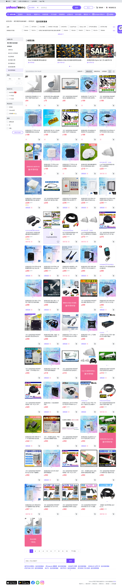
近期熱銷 (104, 71)
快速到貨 (45, 14)
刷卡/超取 (78, 14)
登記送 (29, 14)
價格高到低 (97, 71)
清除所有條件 (17, 132)
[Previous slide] (26, 84)
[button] (26, 54)
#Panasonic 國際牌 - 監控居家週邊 (56, 566)
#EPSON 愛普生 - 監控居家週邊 (34, 566)
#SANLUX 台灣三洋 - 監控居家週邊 (98, 566)
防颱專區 (62, 14)
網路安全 (101, 584)
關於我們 (88, 584)
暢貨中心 (37, 14)
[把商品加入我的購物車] (39, 105)
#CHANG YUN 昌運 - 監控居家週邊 (88, 568)
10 (67, 551)
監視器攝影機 (11, 67)
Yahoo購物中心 (15, 7)
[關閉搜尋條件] (38, 7)
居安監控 (9, 46)
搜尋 (70, 561)
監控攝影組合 (11, 63)
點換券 (20, 14)
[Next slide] (40, 84)
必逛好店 (70, 14)
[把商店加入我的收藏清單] (58, 242)
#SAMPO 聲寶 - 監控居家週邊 (77, 566)
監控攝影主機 (11, 60)
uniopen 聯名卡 (100, 14)
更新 (114, 581)
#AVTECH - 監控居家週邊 (68, 568)
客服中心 (81, 584)
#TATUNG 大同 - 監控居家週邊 (34, 568)
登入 (88, 7)
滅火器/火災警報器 (13, 53)
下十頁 (73, 551)
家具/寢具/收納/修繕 (12, 43)
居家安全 (10, 50)
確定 (19, 83)
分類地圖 (113, 584)
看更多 (86, 14)
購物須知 (94, 584)
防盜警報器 (11, 56)
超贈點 (111, 14)
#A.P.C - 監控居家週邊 (51, 568)
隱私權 (107, 584)
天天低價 (53, 14)
